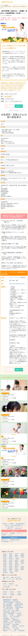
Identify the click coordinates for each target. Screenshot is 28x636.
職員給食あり (6, 627)
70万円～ (19, 593)
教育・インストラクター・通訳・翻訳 (12, 579)
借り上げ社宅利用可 (15, 616)
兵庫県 (4, 565)
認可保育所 (17, 83)
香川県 (16, 568)
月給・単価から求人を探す (9, 589)
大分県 (10, 571)
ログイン (19, 533)
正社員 (4, 583)
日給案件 (19, 594)
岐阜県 (10, 561)
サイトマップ (18, 527)
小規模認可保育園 (18, 604)
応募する (18, 106)
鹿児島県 (5, 572)
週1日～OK (18, 623)
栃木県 (4, 557)
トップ (1, 5)
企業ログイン (4, 540)
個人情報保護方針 (20, 523)
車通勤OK (5, 621)
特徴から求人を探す (7, 597)
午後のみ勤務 (15, 624)
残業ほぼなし (6, 626)
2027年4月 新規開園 (8, 602)
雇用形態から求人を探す (8, 581)
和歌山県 (17, 565)
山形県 (10, 555)
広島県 (22, 566)
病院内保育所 (17, 605)
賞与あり (3, 85)
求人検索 (6, 5)
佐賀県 (16, 569)
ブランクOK (17, 90)
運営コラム (10, 528)
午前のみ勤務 (6, 624)
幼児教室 (19, 613)
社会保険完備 (20, 85)
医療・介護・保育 (15, 577)
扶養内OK (16, 629)
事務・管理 (6, 577)
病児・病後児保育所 (8, 607)
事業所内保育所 (19, 607)
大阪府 (22, 563)
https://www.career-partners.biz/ (17, 283)
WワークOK (15, 627)
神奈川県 (11, 558)
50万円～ (5, 593)
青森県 (10, 554)
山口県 (4, 568)
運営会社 (5, 523)
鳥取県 (4, 566)
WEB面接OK (22, 630)
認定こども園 (6, 610)
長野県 (4, 561)
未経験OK (14, 626)
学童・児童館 (15, 610)
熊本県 (4, 571)
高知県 (4, 569)
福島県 (16, 555)
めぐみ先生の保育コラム (17, 525)
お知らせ (6, 525)
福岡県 (10, 569)
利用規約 (11, 523)
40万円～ (19, 591)
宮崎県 (16, 571)
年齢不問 (20, 87)
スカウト (10, 535)
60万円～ (12, 593)
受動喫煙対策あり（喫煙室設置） (11, 601)
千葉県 (22, 557)
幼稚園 (17, 609)
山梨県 (22, 560)
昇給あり (23, 83)
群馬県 (10, 557)
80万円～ (5, 594)
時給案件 (12, 594)
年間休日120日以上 (13, 87)
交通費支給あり (4, 87)
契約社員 (11, 583)
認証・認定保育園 (7, 604)
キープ (10, 106)
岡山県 (16, 566)
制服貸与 (11, 90)
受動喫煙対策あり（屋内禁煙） (7, 83)
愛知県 (22, 561)
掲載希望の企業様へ (15, 540)
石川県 (10, 560)
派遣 (16, 585)
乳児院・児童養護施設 (8, 613)
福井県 (16, 560)
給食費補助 (6, 618)
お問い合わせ (18, 528)
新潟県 (17, 558)
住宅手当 (14, 85)
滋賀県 (10, 563)
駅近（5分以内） (4, 90)
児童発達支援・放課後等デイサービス (12, 612)
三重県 (4, 563)
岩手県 (16, 554)
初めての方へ (4, 533)
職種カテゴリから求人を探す (9, 575)
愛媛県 (22, 568)
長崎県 (22, 569)
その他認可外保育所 (8, 609)
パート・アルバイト (8, 585)
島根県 (10, 566)
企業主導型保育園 (7, 605)
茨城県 (22, 555)
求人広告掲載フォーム (6, 541)
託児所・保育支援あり (15, 621)
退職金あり (8, 85)
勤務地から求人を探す (8, 551)
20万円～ (5, 591)
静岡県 (16, 561)
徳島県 (10, 568)
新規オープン (14, 618)
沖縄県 (11, 572)
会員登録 (12, 533)
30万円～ (12, 591)
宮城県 (22, 554)
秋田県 (4, 555)
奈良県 (10, 565)
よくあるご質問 (9, 527)
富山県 (4, 560)
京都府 (16, 563)
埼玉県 (16, 557)
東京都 (4, 558)
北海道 (4, 554)
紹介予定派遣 (6, 587)
